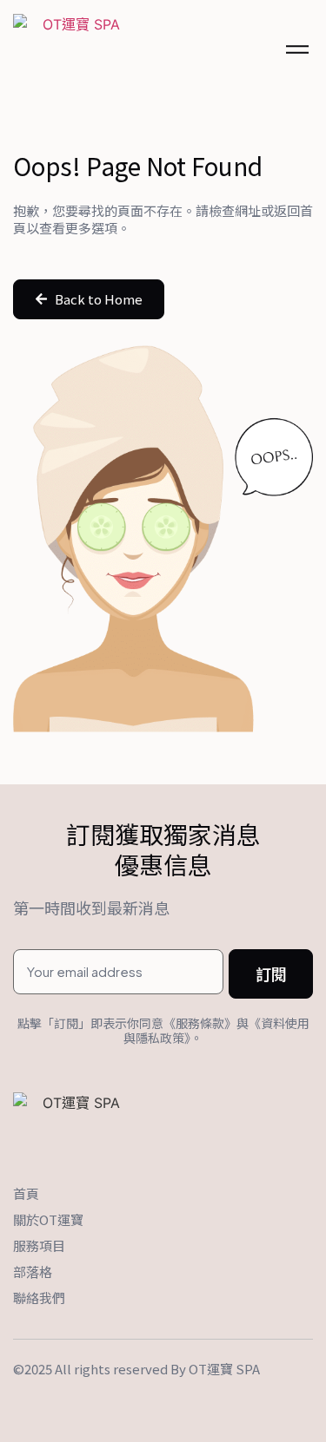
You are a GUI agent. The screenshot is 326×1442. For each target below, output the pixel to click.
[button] (88, 299)
